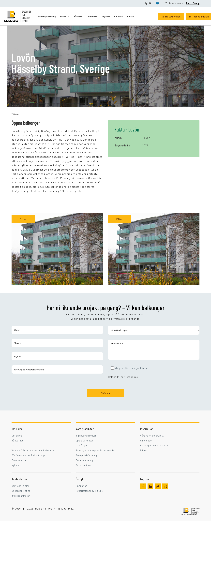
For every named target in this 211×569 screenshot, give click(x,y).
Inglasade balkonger (86, 435)
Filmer (143, 450)
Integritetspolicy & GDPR (89, 490)
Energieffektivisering (86, 455)
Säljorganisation (21, 490)
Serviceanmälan (21, 485)
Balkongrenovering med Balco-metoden (95, 450)
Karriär (130, 16)
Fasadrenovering (84, 460)
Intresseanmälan (21, 495)
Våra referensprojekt (152, 435)
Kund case (146, 440)
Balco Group (192, 3)
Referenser (93, 16)
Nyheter (106, 16)
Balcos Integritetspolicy (123, 376)
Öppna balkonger (84, 440)
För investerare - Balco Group (28, 455)
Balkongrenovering (47, 16)
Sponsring (81, 485)
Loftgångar (81, 445)
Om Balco (118, 16)
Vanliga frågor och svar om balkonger (33, 450)
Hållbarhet (78, 16)
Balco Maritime (83, 465)
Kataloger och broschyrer (154, 445)
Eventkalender (20, 460)
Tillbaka (15, 114)
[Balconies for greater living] (21, 16)
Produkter (64, 16)
